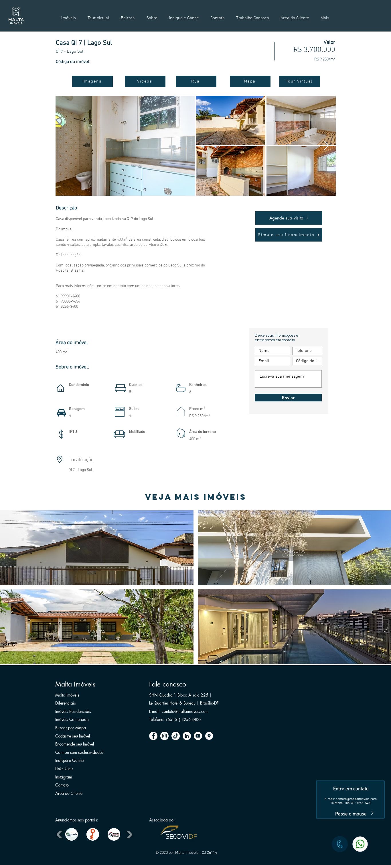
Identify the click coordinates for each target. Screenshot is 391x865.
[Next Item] (326, 145)
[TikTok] (175, 736)
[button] (96, 547)
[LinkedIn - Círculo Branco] (187, 736)
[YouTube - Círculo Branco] (198, 736)
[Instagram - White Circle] (164, 736)
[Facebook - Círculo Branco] (153, 736)
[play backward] (60, 834)
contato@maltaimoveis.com (356, 799)
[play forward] (128, 834)
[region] (351, 772)
